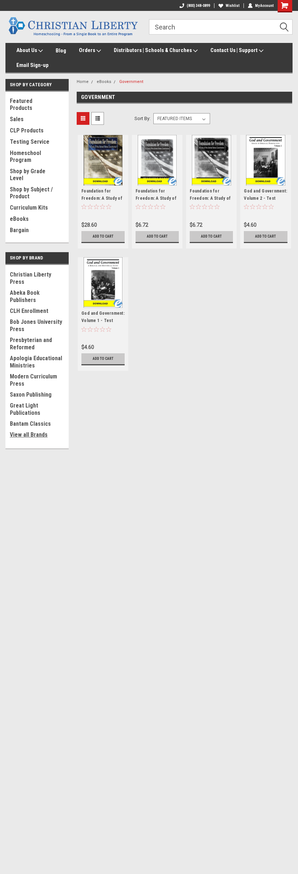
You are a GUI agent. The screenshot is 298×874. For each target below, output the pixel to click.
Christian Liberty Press (30, 278)
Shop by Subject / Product (31, 193)
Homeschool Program (25, 156)
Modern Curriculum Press (33, 380)
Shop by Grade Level (27, 175)
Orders (87, 50)
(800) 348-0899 (198, 6)
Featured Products (21, 104)
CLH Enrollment (29, 310)
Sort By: (142, 118)
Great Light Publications (25, 409)
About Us (27, 50)
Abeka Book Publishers (25, 296)
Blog (61, 50)
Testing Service (29, 141)
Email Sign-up (32, 65)
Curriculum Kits (29, 207)
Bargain (19, 230)
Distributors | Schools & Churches (153, 50)
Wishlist (232, 6)
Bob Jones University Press (36, 325)
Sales (17, 119)
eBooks (19, 218)
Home (83, 81)
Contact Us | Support (234, 50)
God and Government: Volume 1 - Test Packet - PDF (103, 320)
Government (131, 81)
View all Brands (29, 434)
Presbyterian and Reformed (31, 344)
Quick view (103, 180)
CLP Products (27, 130)
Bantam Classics (30, 423)
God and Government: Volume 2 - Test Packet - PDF (265, 198)
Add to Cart (103, 236)
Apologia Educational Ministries (36, 362)
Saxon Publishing (31, 394)
